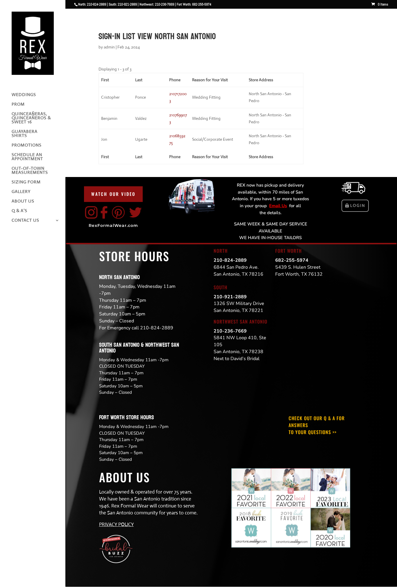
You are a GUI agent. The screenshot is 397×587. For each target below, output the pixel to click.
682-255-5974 (291, 260)
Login (357, 205)
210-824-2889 (230, 260)
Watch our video (113, 194)
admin (109, 47)
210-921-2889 (230, 297)
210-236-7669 (230, 331)
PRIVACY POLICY (116, 524)
